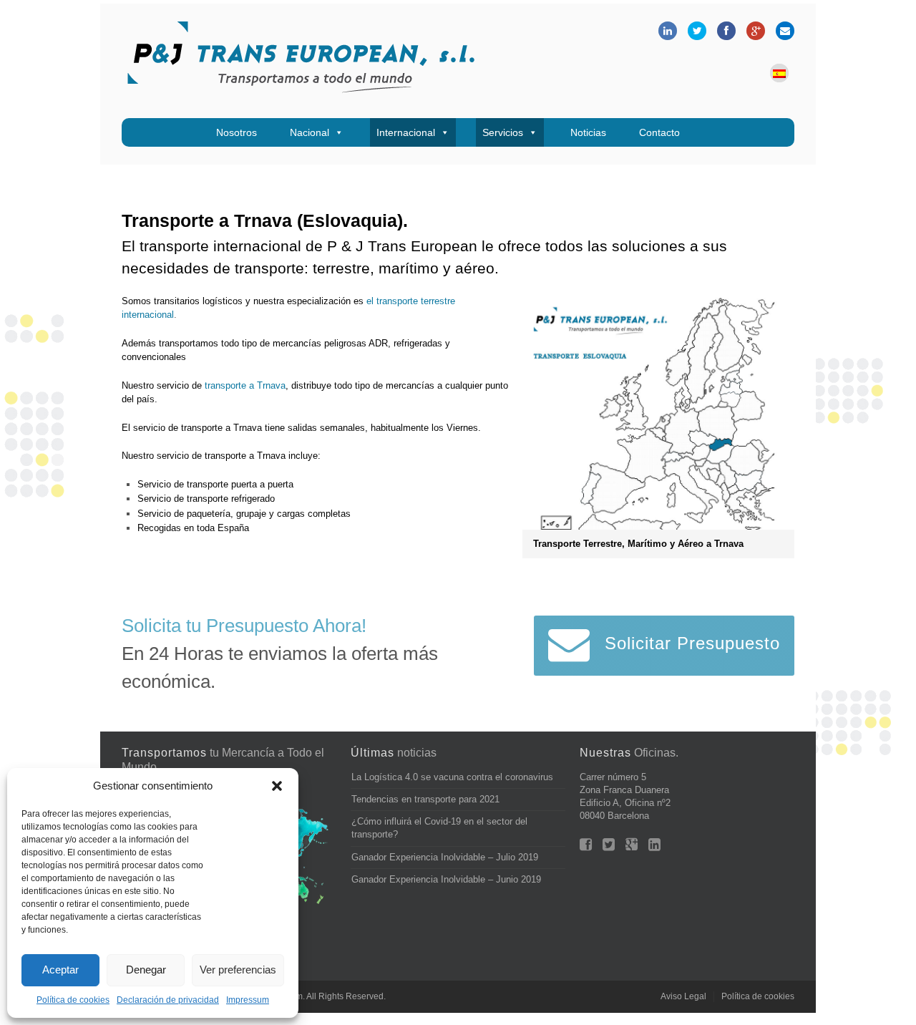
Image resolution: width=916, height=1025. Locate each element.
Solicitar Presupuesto (692, 643)
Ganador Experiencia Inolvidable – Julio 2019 (444, 857)
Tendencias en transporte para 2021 (425, 799)
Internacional (405, 132)
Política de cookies (72, 1000)
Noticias (588, 132)
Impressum (247, 1000)
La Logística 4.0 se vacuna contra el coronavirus (452, 777)
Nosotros (236, 132)
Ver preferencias (238, 969)
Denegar (146, 969)
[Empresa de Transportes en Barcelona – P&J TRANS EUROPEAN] (300, 60)
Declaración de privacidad (168, 1000)
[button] (277, 786)
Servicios (502, 132)
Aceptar (60, 969)
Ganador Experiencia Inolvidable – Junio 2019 (446, 879)
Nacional (309, 132)
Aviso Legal (683, 996)
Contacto (659, 132)
